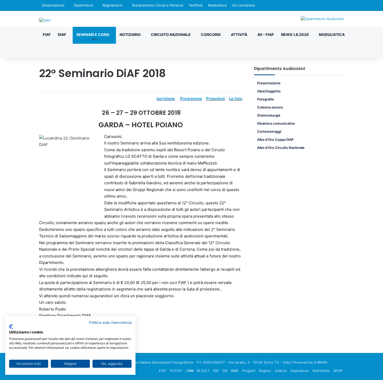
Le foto (235, 98)
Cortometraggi (269, 131)
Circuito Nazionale (171, 34)
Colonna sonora (270, 107)
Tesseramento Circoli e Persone (157, 5)
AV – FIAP (265, 34)
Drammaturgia (268, 115)
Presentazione (269, 83)
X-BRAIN (320, 362)
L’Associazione (53, 5)
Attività (239, 34)
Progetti (248, 371)
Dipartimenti (83, 5)
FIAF (47, 34)
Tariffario (196, 5)
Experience (300, 371)
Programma (191, 98)
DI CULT (203, 371)
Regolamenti (112, 5)
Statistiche (321, 371)
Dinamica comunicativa (276, 123)
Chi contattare (243, 5)
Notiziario (130, 34)
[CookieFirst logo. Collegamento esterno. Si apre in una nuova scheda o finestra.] (11, 326)
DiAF (62, 34)
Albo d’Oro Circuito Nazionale (281, 147)
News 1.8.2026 (295, 34)
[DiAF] (45, 20)
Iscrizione (166, 98)
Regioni (265, 371)
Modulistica (217, 5)
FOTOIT (176, 371)
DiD (216, 371)
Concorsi (211, 34)
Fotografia (265, 99)
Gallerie (281, 371)
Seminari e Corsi (92, 34)
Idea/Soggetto (269, 91)
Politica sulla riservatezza (110, 322)
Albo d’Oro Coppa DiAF (275, 139)
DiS (224, 371)
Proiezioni (215, 98)
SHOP (338, 371)
